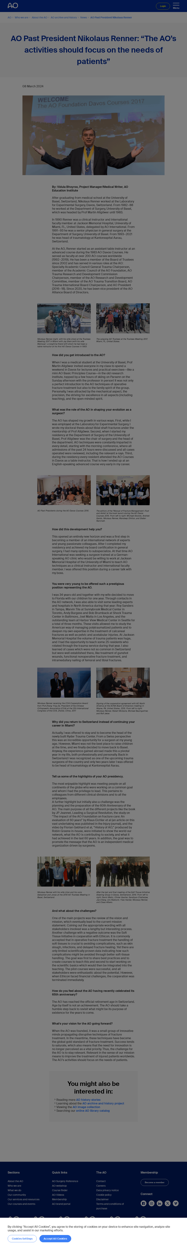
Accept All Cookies (55, 1238)
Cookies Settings (22, 1238)
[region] (93, 1231)
